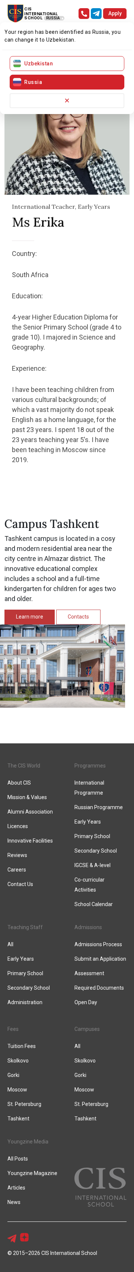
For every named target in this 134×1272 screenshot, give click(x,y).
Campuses (87, 1029)
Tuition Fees (21, 1046)
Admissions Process (98, 944)
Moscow (17, 1090)
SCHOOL (33, 18)
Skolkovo (18, 1061)
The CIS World (23, 766)
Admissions (88, 927)
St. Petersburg (24, 1104)
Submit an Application (100, 959)
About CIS (19, 783)
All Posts (17, 1159)
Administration (24, 1002)
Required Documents (99, 988)
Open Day (85, 1002)
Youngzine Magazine (32, 1173)
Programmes (90, 766)
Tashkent (18, 1119)
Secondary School (95, 851)
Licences (17, 826)
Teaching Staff (25, 927)
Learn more (29, 617)
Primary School (92, 836)
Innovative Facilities (30, 841)
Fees (13, 1029)
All (10, 944)
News (13, 1202)
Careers (16, 870)
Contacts (78, 617)
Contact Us (20, 884)
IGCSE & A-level (92, 865)
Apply (115, 13)
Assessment (89, 973)
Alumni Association (30, 812)
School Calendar (93, 904)
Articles (16, 1188)
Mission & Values (27, 797)
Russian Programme (98, 807)
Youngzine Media (27, 1142)
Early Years (87, 822)
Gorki (13, 1075)
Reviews (17, 855)
